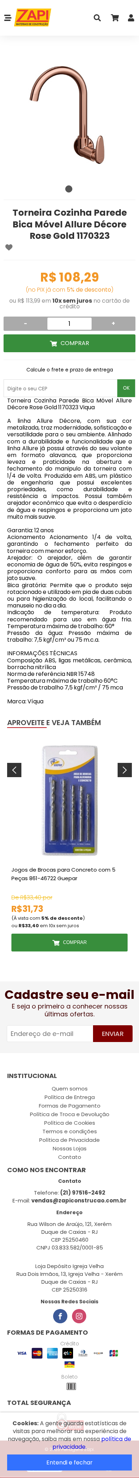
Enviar (113, 1033)
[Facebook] (60, 1316)
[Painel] (131, 19)
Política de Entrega (70, 1097)
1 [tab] (68, 189)
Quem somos (70, 1088)
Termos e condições (69, 1131)
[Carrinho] (114, 19)
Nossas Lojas (70, 1148)
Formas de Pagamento (70, 1105)
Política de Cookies (69, 1123)
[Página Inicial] (31, 18)
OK (126, 388)
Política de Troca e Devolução (69, 1114)
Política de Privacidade (69, 1140)
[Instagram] (79, 1316)
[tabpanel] (69, 116)
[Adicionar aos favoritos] (9, 247)
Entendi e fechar (69, 1462)
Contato (69, 1157)
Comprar (75, 343)
